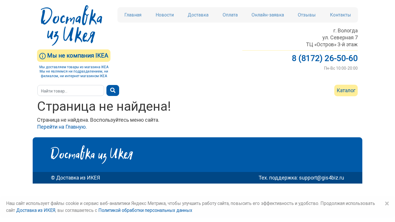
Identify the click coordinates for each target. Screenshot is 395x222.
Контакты (340, 15)
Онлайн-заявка (268, 15)
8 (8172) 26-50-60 (325, 58)
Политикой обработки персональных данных (145, 210)
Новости (165, 15)
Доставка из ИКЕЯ (35, 210)
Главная (132, 15)
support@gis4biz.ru (321, 178)
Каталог (346, 90)
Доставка (198, 15)
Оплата (230, 15)
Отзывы (307, 15)
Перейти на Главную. (62, 127)
